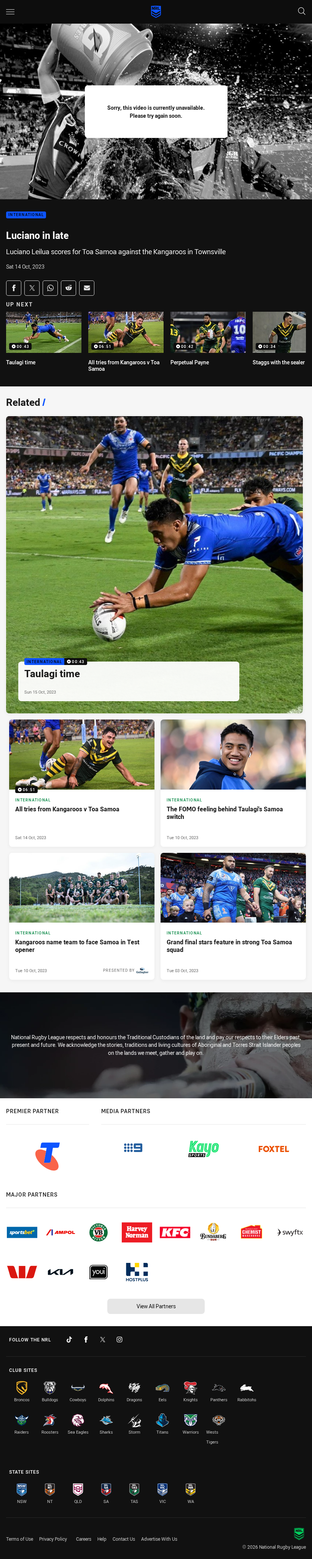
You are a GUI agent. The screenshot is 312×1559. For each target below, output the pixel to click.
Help (102, 1539)
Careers (83, 1539)
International (26, 215)
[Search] (302, 11)
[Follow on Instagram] (119, 1339)
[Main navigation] (10, 12)
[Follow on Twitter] (103, 1339)
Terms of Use (19, 1539)
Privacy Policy (53, 1539)
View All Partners (156, 1306)
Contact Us (124, 1539)
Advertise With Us (159, 1539)
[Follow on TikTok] (69, 1339)
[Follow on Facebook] (86, 1339)
